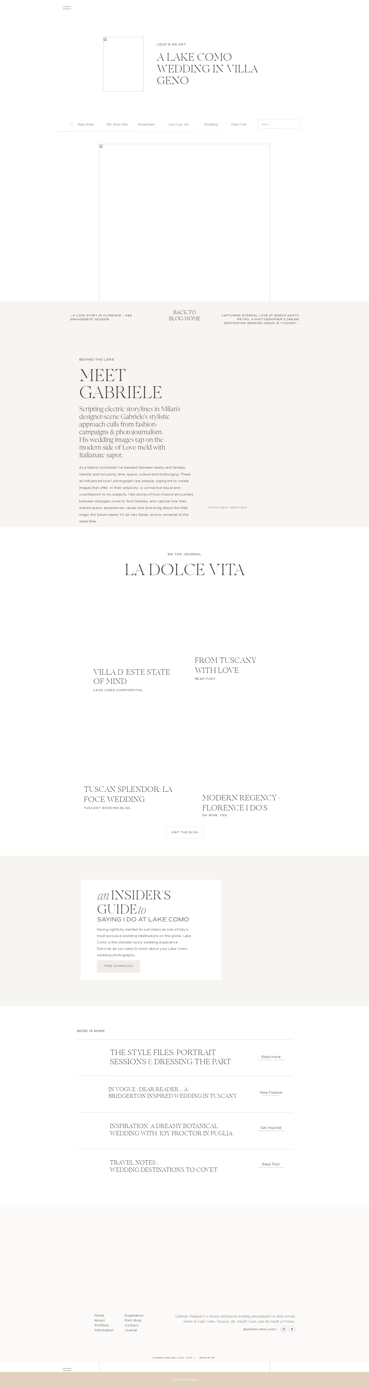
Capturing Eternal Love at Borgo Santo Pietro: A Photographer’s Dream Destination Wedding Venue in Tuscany (260, 319)
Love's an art (171, 44)
